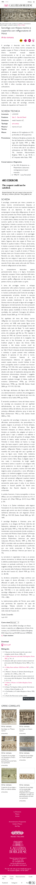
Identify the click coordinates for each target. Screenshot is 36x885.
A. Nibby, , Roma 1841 (17, 667)
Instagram (14, 883)
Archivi (17, 816)
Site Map (17, 826)
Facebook (5, 883)
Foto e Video (21, 25)
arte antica (15, 124)
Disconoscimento (20, 876)
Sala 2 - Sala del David (19, 117)
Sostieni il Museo (17, 824)
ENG (7, 2)
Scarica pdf (7, 645)
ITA (3, 2)
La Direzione (17, 812)
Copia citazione (8, 635)
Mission (17, 814)
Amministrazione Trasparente (17, 822)
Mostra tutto (29, 699)
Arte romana (7, 37)
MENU (30, 2)
